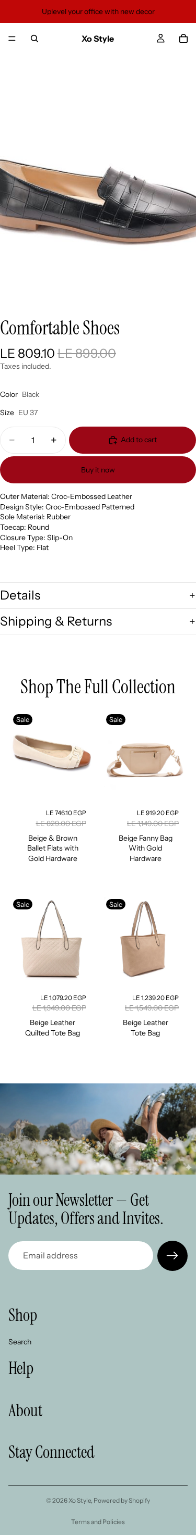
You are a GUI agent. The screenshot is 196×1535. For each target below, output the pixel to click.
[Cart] (183, 38)
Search (19, 1341)
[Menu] (12, 39)
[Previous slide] (20, 754)
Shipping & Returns (56, 621)
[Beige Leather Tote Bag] (145, 939)
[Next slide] (83, 754)
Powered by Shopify (122, 1500)
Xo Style (79, 1500)
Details (20, 595)
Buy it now (98, 470)
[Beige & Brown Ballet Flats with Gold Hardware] (52, 754)
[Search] (34, 38)
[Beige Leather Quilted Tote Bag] (52, 939)
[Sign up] (172, 1256)
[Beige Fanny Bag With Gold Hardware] (145, 754)
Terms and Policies (98, 1522)
